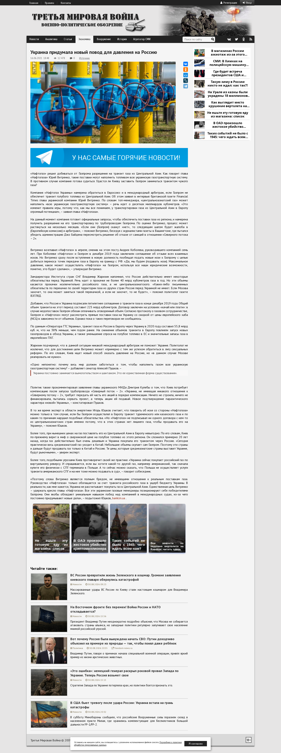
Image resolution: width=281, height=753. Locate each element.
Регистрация (230, 2)
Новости (34, 39)
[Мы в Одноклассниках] (243, 39)
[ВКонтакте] (185, 64)
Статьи (68, 39)
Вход (249, 2)
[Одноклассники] (185, 69)
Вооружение (104, 39)
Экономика (84, 39)
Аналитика (51, 39)
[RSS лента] (250, 39)
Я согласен (196, 743)
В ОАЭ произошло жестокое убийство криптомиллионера (228, 125)
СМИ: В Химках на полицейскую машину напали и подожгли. (228, 63)
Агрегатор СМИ (141, 39)
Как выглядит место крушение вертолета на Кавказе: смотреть (228, 104)
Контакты (66, 3)
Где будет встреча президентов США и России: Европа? (228, 73)
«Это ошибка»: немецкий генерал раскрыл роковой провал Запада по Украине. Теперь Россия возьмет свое (124, 673)
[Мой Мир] (185, 75)
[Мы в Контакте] (229, 39)
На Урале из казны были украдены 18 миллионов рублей (228, 94)
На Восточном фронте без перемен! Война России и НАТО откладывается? (115, 609)
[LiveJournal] (185, 80)
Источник (84, 58)
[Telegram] (185, 86)
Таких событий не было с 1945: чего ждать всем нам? (227, 135)
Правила (49, 3)
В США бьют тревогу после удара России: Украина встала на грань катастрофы (121, 704)
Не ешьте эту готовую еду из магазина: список (227, 114)
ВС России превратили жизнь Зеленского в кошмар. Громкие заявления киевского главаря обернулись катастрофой (125, 577)
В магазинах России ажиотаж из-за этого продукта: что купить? (228, 53)
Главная (33, 3)
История (122, 39)
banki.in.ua (118, 498)
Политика (78, 648)
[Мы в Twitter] (236, 39)
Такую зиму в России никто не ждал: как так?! (228, 83)
